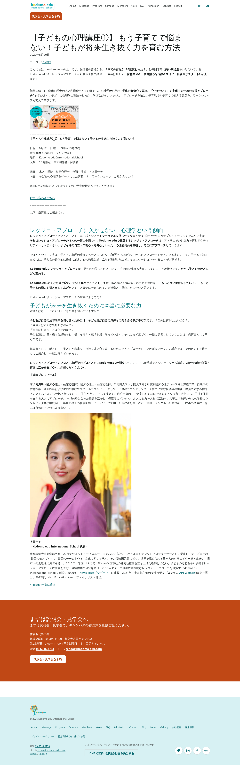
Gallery (164, 727)
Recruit (178, 5)
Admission (153, 5)
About (73, 5)
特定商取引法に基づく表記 (71, 736)
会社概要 (176, 727)
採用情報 (189, 727)
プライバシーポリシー (42, 736)
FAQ (142, 5)
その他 (46, 62)
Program (97, 5)
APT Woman (187, 573)
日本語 (33, 753)
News (153, 727)
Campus (109, 5)
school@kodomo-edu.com (84, 649)
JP (199, 5)
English (43, 753)
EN (207, 5)
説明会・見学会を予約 (46, 16)
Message (84, 5)
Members (122, 5)
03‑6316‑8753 (45, 649)
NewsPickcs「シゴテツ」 (95, 573)
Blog (144, 727)
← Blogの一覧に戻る (43, 584)
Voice (134, 5)
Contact (166, 5)
